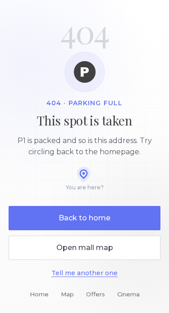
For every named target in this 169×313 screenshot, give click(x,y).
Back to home (84, 218)
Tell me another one (84, 273)
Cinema (128, 294)
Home (39, 294)
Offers (95, 294)
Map (67, 294)
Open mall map (84, 247)
